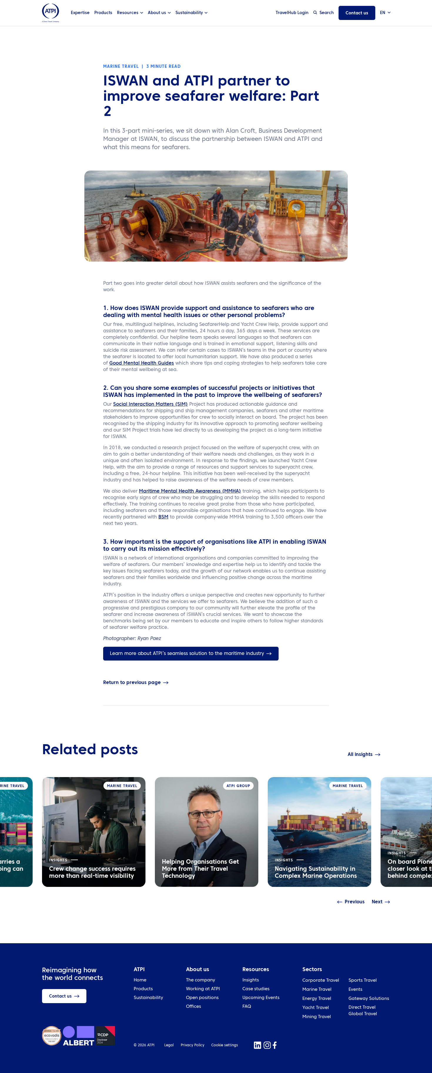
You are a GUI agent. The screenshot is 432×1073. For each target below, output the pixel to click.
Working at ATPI (203, 989)
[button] (385, 13)
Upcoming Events (260, 998)
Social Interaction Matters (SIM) (150, 404)
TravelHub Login (292, 13)
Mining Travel (316, 1017)
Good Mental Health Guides (141, 363)
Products (103, 13)
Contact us (357, 13)
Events (355, 990)
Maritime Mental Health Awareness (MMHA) (190, 491)
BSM (163, 517)
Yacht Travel (315, 1008)
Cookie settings (224, 1045)
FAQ (246, 1007)
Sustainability (148, 998)
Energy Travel (316, 999)
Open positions (202, 998)
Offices (193, 1007)
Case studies (255, 989)
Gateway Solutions (369, 999)
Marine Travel (316, 990)
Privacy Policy (192, 1045)
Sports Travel (363, 980)
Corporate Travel (320, 980)
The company (200, 980)
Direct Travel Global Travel (363, 1010)
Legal (169, 1045)
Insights (250, 980)
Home (140, 980)
